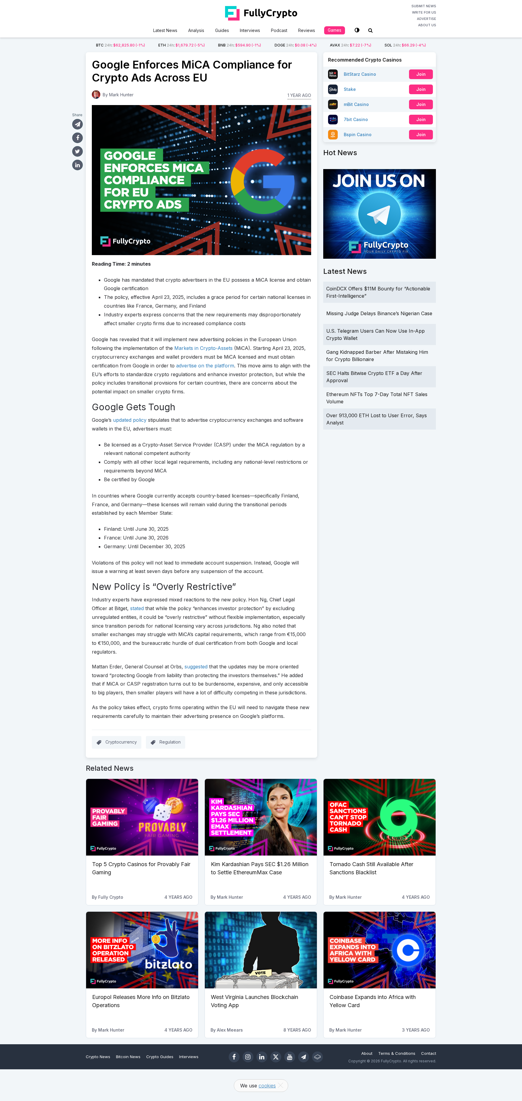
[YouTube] (289, 1056)
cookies (267, 1086)
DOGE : (296, 45)
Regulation (170, 741)
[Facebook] (234, 1056)
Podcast (279, 30)
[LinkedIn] (261, 1056)
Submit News (423, 6)
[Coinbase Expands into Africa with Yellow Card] (380, 950)
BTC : (120, 45)
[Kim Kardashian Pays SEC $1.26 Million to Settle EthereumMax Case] (261, 817)
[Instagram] (248, 1056)
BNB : (239, 45)
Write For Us (424, 12)
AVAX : (350, 45)
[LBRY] (317, 1056)
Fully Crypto (110, 897)
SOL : (405, 45)
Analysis (196, 30)
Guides (222, 30)
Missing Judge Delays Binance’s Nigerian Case (379, 313)
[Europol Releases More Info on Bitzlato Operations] (142, 950)
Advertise (426, 19)
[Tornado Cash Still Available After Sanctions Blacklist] (380, 817)
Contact (428, 1053)
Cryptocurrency (121, 741)
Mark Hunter (121, 94)
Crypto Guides (159, 1056)
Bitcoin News (128, 1056)
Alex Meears (230, 1029)
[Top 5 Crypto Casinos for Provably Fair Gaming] (142, 817)
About (366, 1053)
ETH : (181, 45)
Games (334, 30)
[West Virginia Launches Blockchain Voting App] (261, 950)
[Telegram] (303, 1056)
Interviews (250, 30)
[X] (275, 1056)
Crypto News (98, 1056)
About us (427, 25)
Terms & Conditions (396, 1053)
